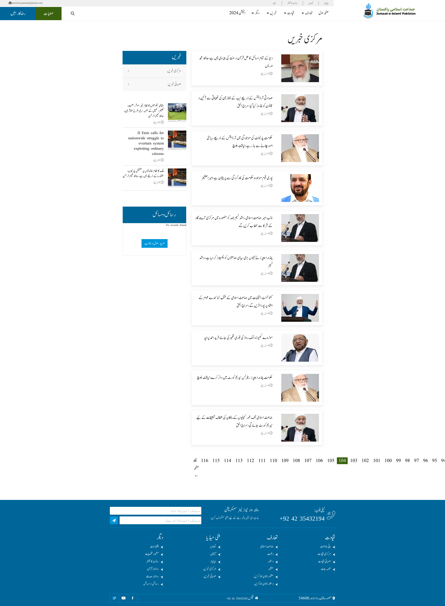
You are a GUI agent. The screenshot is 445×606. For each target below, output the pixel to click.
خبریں (273, 13)
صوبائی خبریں (174, 84)
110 (273, 460)
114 (227, 460)
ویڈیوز (326, 3)
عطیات (49, 13)
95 (434, 460)
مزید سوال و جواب (154, 243)
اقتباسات (154, 546)
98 (407, 460)
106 (319, 460)
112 (250, 460)
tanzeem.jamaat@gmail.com (26, 2)
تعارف (309, 13)
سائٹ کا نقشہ (292, 3)
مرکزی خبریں (174, 71)
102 (365, 460)
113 (239, 460)
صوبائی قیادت (324, 561)
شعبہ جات (326, 569)
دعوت (270, 554)
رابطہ (275, 3)
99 (398, 460)
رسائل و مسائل (151, 584)
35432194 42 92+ (302, 518)
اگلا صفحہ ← (196, 468)
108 (296, 460)
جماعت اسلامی (266, 546)
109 (285, 460)
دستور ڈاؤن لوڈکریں (263, 584)
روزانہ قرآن (153, 569)
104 (342, 460)
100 (388, 460)
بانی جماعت (325, 546)
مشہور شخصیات (152, 554)
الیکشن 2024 (237, 13)
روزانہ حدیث (152, 576)
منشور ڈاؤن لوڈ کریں (263, 576)
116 (204, 460)
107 (308, 460)
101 (376, 460)
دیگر (257, 13)
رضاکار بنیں (17, 13)
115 (216, 460)
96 (425, 460)
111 (262, 460)
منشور (270, 569)
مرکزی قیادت (324, 554)
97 (416, 460)
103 (353, 460)
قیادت (290, 13)
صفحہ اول (324, 13)
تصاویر (310, 3)
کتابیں (213, 554)
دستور (270, 561)
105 (330, 460)
